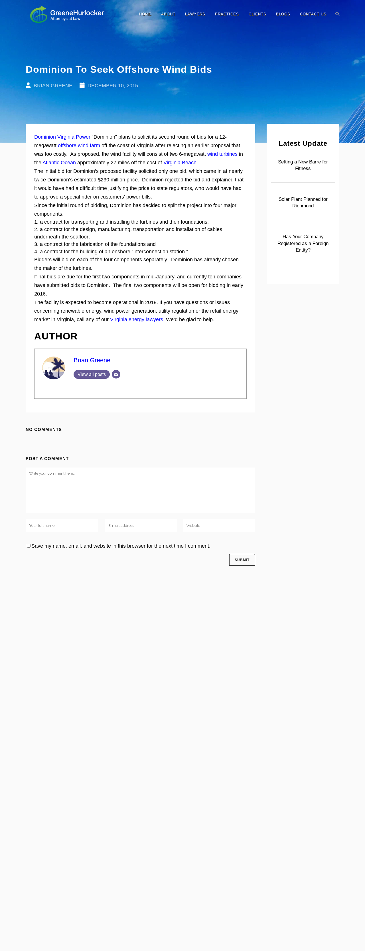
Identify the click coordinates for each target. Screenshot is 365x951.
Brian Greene (92, 360)
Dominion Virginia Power (62, 137)
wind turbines (222, 154)
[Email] (116, 374)
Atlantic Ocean (59, 162)
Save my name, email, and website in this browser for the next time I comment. (120, 546)
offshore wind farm (79, 145)
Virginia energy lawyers (136, 319)
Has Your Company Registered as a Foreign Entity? (302, 243)
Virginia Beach (179, 162)
